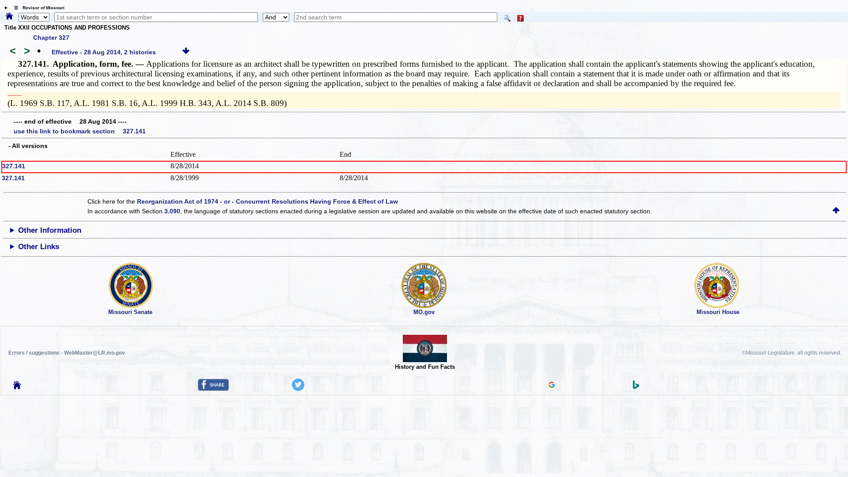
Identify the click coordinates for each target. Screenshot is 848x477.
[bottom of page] (185, 52)
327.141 (13, 166)
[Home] (9, 16)
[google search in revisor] (552, 385)
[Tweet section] (298, 388)
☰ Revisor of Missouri (37, 7)
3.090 (172, 211)
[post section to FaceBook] (213, 388)
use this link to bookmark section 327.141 (80, 131)
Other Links (38, 246)
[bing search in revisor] (636, 386)
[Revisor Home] (17, 386)
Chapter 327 (51, 37)
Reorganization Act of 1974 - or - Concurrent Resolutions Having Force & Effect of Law (267, 201)
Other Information (49, 230)
